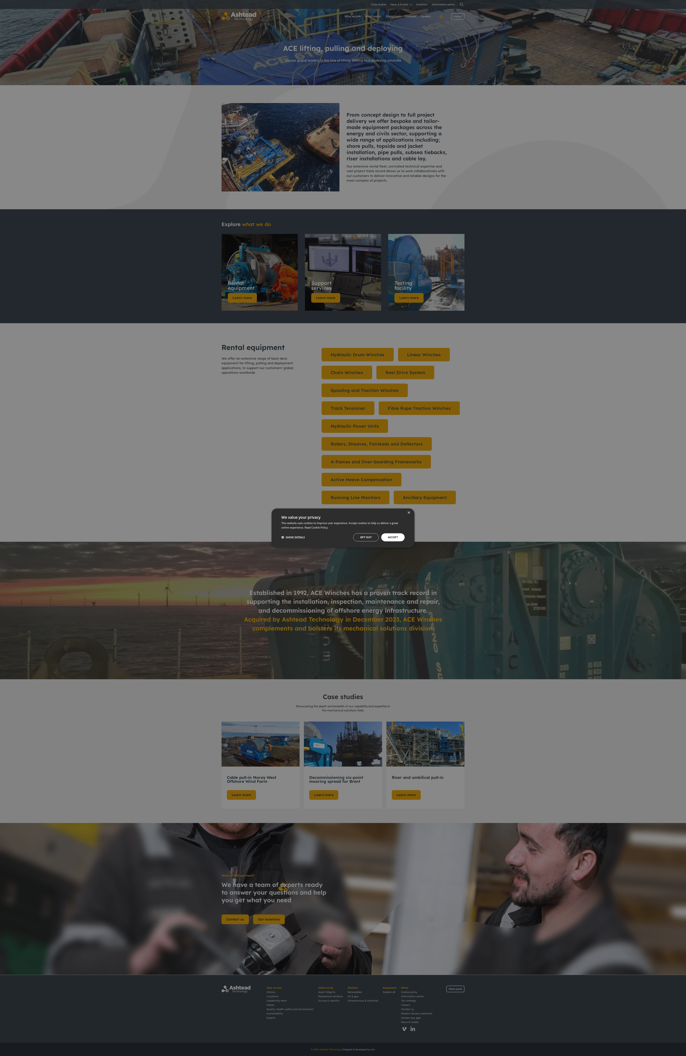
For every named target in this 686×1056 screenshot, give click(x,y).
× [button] (408, 512)
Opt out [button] (366, 537)
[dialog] (343, 528)
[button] (293, 537)
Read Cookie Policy (316, 527)
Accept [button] (393, 537)
